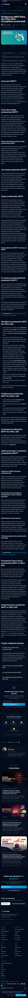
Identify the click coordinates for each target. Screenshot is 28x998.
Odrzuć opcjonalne (10, 995)
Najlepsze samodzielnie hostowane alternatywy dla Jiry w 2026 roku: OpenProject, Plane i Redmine (11, 824)
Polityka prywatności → (17, 992)
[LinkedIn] (8, 923)
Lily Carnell (8, 24)
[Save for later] (25, 988)
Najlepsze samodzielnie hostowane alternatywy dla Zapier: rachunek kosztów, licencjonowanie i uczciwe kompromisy (13, 856)
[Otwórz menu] (25, 4)
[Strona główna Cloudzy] (5, 4)
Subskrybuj (13, 704)
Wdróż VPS (14, 887)
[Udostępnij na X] (16, 742)
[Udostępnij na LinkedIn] (19, 742)
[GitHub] (5, 923)
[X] (2, 923)
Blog (9, 10)
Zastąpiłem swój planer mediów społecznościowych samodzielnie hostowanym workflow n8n (11, 792)
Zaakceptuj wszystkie (20, 995)
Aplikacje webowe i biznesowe (16, 10)
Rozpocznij (5, 903)
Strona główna (4, 10)
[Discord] (11, 923)
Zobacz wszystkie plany (14, 890)
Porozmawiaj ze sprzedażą (18, 903)
